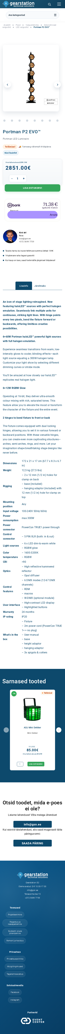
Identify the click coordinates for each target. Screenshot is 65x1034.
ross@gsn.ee (25, 239)
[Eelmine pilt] (7, 85)
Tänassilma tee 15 (32, 894)
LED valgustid (22, 27)
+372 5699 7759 (26, 242)
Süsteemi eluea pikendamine (15, 932)
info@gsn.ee (32, 824)
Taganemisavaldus (15, 974)
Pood (18, 25)
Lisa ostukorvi (32, 188)
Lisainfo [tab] (23, 286)
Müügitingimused (15, 966)
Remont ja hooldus (15, 941)
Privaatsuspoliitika (15, 959)
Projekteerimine (15, 915)
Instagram (14, 1000)
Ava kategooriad (17, 15)
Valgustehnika (32, 25)
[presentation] (6, 730)
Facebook (15, 992)
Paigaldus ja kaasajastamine (15, 923)
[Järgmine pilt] (57, 85)
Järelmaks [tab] (40, 286)
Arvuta (53, 214)
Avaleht (7, 25)
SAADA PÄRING (32, 843)
